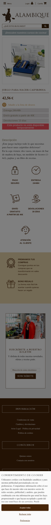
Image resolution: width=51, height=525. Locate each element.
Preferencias (25, 520)
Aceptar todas (25, 507)
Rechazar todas (25, 514)
